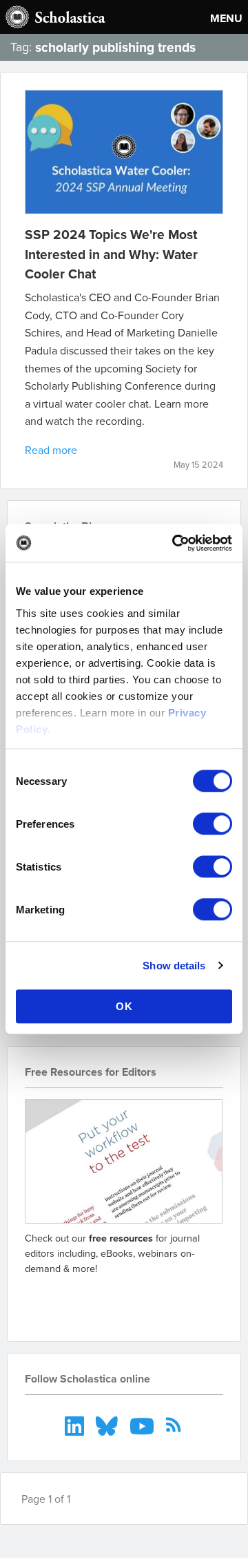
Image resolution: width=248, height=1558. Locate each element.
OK (124, 1006)
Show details (174, 965)
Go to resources (74, 1299)
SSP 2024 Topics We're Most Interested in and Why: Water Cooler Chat (111, 254)
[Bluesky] (108, 1425)
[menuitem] (76, 1425)
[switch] (212, 824)
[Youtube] (143, 1425)
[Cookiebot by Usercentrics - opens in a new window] (175, 543)
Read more (51, 449)
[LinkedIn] (76, 1425)
